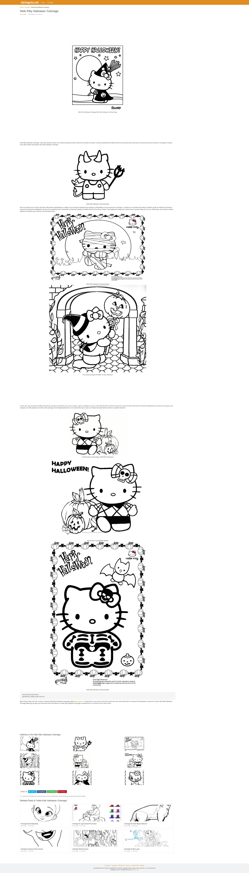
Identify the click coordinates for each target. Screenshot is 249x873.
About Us (128, 865)
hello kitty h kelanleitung (30, 796)
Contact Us (108, 865)
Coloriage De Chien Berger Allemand (135, 824)
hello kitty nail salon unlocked (67, 796)
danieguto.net (30, 2)
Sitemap (142, 865)
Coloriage (50, 2)
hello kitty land (41, 796)
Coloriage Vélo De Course (80, 849)
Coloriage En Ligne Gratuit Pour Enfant (84, 824)
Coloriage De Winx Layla (131, 849)
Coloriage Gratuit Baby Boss (29, 824)
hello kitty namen (80, 796)
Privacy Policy (135, 865)
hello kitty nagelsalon (52, 796)
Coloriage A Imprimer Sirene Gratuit (32, 849)
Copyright (114, 865)
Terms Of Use (121, 865)
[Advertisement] (97, 30)
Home (43, 2)
